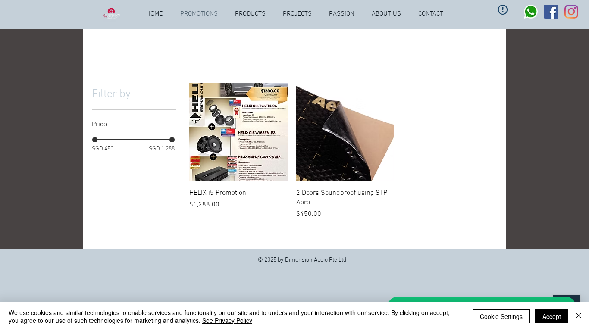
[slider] (95, 139)
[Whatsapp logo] (531, 12)
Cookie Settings (501, 316)
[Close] (578, 316)
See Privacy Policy (227, 320)
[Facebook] (551, 12)
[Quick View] (238, 132)
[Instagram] (571, 12)
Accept (551, 316)
